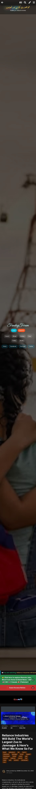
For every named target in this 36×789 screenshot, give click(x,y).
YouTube (22, 346)
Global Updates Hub (22, 719)
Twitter (31, 346)
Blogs (14, 336)
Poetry (14, 340)
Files (29, 336)
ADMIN (12, 719)
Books (22, 340)
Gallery (22, 336)
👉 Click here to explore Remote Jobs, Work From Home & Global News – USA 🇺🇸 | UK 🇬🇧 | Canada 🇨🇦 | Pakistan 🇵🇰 (17, 680)
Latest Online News (12, 716)
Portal (4, 346)
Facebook (13, 346)
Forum (7, 336)
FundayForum (18, 325)
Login (14, 330)
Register (21, 330)
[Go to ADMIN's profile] (3, 771)
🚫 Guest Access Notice (16, 688)
